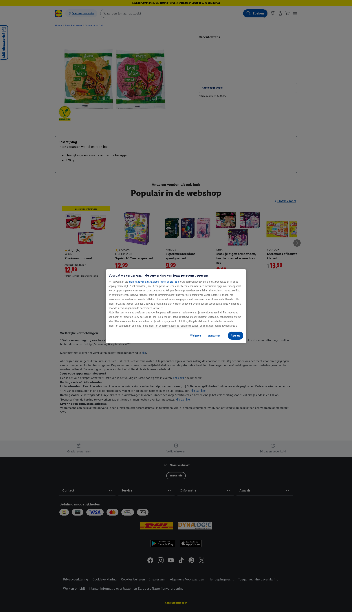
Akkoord (235, 335)
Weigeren (195, 335)
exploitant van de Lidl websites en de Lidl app (154, 281)
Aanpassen (214, 335)
